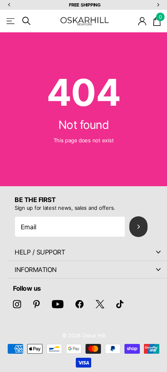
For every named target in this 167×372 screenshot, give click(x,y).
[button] (9, 5)
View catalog (11, 21)
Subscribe (138, 226)
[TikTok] (120, 304)
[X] (100, 304)
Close (88, 252)
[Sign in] (142, 21)
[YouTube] (58, 304)
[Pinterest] (36, 304)
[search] (26, 21)
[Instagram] (17, 304)
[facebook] (79, 304)
